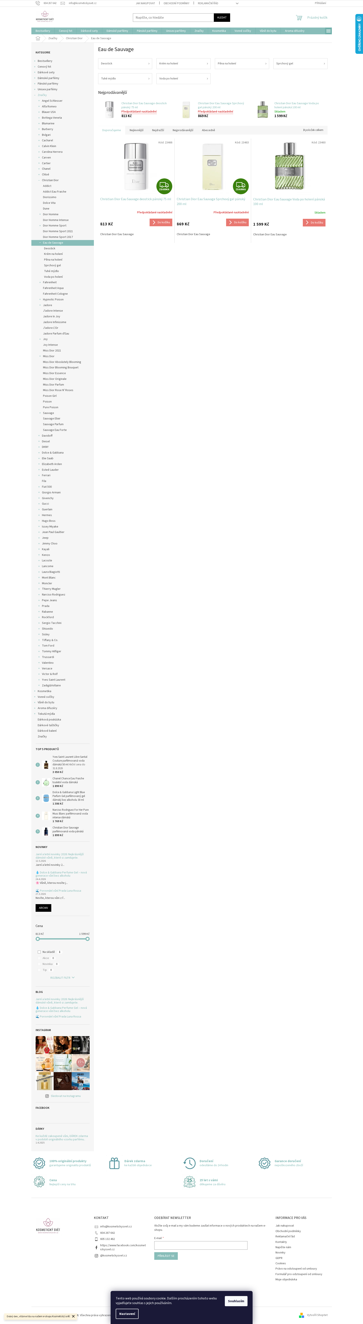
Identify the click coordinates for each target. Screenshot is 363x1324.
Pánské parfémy (48, 84)
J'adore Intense (53, 311)
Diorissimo (49, 197)
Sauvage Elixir (51, 418)
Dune (46, 209)
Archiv (43, 908)
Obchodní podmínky (176, 3)
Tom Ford (48, 646)
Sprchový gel (52, 265)
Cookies (280, 1263)
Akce (48, 958)
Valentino (48, 663)
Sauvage (48, 413)
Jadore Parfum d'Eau (56, 334)
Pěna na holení (53, 260)
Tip (47, 970)
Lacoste (47, 560)
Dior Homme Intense (56, 220)
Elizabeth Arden (52, 464)
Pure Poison (50, 407)
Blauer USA (49, 112)
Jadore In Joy (51, 316)
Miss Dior (48, 356)
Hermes (47, 515)
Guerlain (47, 509)
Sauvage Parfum (53, 424)
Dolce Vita (49, 203)
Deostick (49, 248)
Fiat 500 (47, 487)
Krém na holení (53, 254)
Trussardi (48, 657)
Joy (45, 339)
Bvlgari (46, 135)
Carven (46, 157)
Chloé (45, 174)
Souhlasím (236, 1301)
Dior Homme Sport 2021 (58, 231)
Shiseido (47, 629)
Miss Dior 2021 (52, 350)
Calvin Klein (49, 146)
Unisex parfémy (47, 89)
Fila (44, 481)
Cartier (46, 163)
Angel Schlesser (52, 101)
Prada (45, 606)
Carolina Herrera (52, 152)
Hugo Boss (49, 521)
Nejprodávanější (183, 130)
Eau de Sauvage (53, 243)
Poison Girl (50, 396)
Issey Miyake (50, 527)
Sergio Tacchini (51, 623)
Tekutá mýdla (46, 714)
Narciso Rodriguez (53, 595)
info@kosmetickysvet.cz (116, 1226)
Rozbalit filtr (60, 978)
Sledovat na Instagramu (66, 1096)
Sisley (46, 634)
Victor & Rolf (50, 674)
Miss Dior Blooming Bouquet (60, 367)
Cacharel (47, 140)
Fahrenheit (50, 282)
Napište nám (283, 1247)
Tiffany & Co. (50, 640)
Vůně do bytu (46, 702)
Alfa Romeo (49, 106)
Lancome (47, 566)
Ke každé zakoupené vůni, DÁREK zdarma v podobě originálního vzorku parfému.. (62, 1138)
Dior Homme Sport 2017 (58, 237)
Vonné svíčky (46, 697)
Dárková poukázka (50, 720)
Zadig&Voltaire (51, 685)
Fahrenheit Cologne (55, 294)
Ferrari (46, 475)
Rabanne (47, 612)
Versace (47, 668)
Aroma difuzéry (47, 708)
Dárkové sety (46, 72)
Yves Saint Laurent (53, 680)
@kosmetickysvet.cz (113, 1255)
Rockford (48, 617)
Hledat (222, 17)
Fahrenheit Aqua (53, 288)
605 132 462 (107, 1239)
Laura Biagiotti (51, 572)
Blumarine (48, 123)
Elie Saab (47, 458)
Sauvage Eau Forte (55, 430)
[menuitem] (42, 31)
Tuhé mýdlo (51, 271)
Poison (47, 402)
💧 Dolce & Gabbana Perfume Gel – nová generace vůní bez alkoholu (61, 874)
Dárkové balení (47, 731)
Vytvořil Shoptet (317, 1315)
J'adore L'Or (50, 328)
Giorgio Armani (51, 492)
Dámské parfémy (48, 78)
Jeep (45, 538)
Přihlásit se (166, 1256)
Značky (42, 95)
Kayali (45, 549)
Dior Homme (50, 214)
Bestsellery (45, 61)
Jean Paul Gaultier (53, 532)
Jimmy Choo (49, 543)
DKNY (45, 447)
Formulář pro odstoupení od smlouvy (298, 1274)
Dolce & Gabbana (53, 453)
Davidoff (47, 436)
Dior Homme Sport (54, 225)
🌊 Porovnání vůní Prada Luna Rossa (58, 890)
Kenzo (46, 555)
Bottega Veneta (52, 118)
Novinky (280, 1252)
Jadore (47, 305)
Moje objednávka (286, 1279)
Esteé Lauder (50, 470)
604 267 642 (107, 1233)
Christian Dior (50, 180)
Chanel (46, 169)
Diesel (46, 441)
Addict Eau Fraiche (54, 192)
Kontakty (281, 1242)
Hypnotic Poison (53, 299)
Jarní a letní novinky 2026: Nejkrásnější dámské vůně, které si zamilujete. (60, 856)
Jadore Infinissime (54, 322)
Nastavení (127, 1314)
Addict (47, 186)
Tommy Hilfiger (51, 651)
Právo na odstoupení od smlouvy (296, 1269)
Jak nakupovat (145, 3)
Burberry (47, 129)
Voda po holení (53, 277)
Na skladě (51, 952)
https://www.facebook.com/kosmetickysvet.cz (123, 1247)
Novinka (50, 964)
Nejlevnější (136, 130)
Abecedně (208, 130)
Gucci (45, 504)
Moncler (47, 583)
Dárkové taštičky (48, 725)
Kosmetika (44, 691)
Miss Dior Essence (54, 373)
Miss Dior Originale (55, 379)
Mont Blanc (49, 578)
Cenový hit (44, 67)
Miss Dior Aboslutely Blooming (62, 362)
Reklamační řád (208, 3)
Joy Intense (50, 345)
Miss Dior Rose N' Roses (58, 390)
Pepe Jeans (49, 600)
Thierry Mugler (51, 589)
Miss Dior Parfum (53, 385)
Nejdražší (158, 130)
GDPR (278, 1258)
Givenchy (48, 498)
